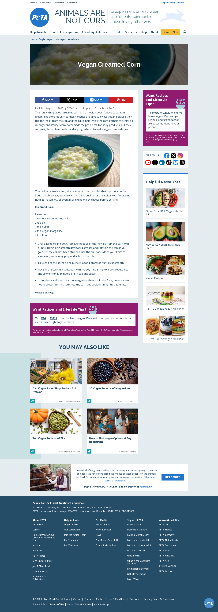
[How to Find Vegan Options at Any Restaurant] (112, 431)
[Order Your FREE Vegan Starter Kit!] (165, 203)
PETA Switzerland (168, 545)
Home (33, 39)
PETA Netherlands (168, 540)
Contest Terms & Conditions (111, 599)
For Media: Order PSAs (107, 540)
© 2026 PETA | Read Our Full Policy (51, 599)
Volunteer (38, 550)
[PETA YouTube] (148, 162)
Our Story (38, 524)
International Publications (39, 578)
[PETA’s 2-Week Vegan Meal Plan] (165, 299)
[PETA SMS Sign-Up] (155, 162)
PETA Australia (166, 555)
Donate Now (134, 524)
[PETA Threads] (182, 162)
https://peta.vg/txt (78, 330)
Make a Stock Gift (136, 550)
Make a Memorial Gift (138, 540)
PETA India (164, 550)
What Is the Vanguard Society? (138, 562)
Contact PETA (40, 571)
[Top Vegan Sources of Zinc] (56, 431)
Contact (88, 599)
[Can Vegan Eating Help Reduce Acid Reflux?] (56, 380)
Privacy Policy (40, 604)
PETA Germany (166, 534)
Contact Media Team (107, 545)
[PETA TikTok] (169, 162)
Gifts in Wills (133, 555)
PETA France (165, 529)
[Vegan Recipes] (165, 268)
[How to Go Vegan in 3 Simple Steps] (165, 237)
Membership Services (138, 568)
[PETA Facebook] (166, 155)
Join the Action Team (75, 534)
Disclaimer (135, 599)
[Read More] (109, 477)
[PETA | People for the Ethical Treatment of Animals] (39, 17)
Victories (37, 545)
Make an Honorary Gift (139, 545)
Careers (37, 529)
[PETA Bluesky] (175, 162)
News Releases (103, 529)
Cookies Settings (101, 604)
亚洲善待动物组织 (168, 565)
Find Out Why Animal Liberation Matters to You (44, 537)
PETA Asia (164, 560)
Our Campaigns (72, 529)
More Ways (133, 579)
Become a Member (137, 529)
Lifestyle (41, 39)
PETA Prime (39, 555)
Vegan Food (52, 39)
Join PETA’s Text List (43, 566)
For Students (71, 540)
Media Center (103, 524)
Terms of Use (57, 604)
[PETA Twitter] (173, 155)
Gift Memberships (136, 573)
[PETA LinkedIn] (162, 162)
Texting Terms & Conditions (159, 599)
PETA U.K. (164, 524)
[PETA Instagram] (180, 155)
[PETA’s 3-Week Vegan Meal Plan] (165, 329)
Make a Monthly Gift (138, 534)
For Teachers (71, 545)
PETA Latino (165, 571)
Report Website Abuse (79, 604)
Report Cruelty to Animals (173, 3)
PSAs (98, 534)
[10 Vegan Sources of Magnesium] (112, 380)
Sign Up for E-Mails (43, 560)
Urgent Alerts (71, 524)
